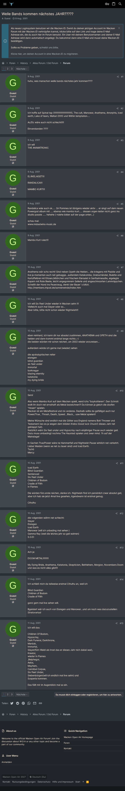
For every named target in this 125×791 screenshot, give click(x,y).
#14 (121, 579)
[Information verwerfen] (119, 28)
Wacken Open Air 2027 (14, 777)
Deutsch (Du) (39, 777)
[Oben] (83, 781)
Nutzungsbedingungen (24, 781)
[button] (5, 4)
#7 (122, 267)
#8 (122, 299)
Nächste (20, 68)
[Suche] (120, 4)
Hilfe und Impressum (62, 781)
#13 (121, 547)
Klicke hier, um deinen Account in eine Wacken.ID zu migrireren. (44, 53)
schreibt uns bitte (48, 47)
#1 (122, 76)
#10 (121, 390)
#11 (121, 463)
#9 (122, 331)
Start (77, 781)
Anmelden (7, 762)
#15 (121, 623)
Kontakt (67, 748)
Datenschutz (44, 781)
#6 (122, 235)
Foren (67, 743)
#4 (122, 172)
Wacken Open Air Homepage (78, 737)
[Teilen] (118, 76)
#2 (122, 108)
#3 (122, 140)
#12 (121, 513)
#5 (122, 204)
